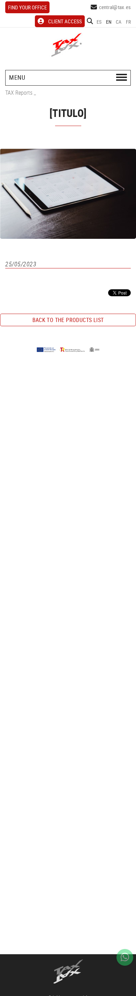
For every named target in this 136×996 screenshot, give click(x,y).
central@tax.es (115, 6)
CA (119, 21)
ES (99, 21)
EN (109, 21)
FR (128, 21)
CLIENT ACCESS (65, 21)
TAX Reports (18, 92)
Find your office (27, 7)
